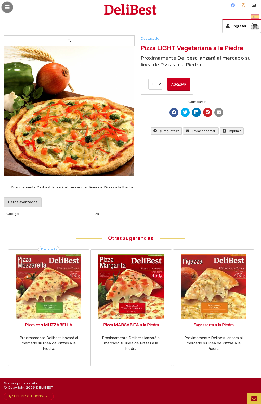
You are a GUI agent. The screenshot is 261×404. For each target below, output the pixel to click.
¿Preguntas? (169, 131)
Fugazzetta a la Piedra (213, 325)
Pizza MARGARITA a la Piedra (131, 325)
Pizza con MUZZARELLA (48, 325)
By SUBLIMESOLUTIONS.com (28, 396)
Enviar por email (204, 131)
